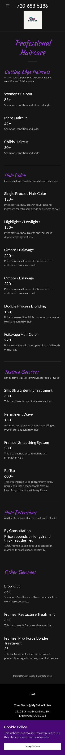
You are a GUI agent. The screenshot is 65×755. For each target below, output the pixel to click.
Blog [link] (32, 693)
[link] (33, 20)
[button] (8, 5)
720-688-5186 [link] (32, 6)
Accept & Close (32, 746)
